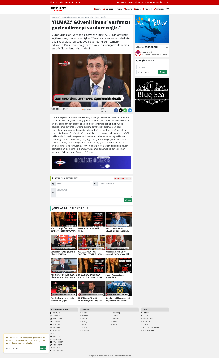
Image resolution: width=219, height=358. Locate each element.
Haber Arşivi (57, 319)
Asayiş (129, 9)
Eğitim (114, 324)
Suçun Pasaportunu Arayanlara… (115, 276)
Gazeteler (56, 336)
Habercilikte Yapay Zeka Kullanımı (154, 55)
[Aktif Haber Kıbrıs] (58, 9)
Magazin (160, 9)
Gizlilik (146, 324)
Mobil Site (56, 330)
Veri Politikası (148, 330)
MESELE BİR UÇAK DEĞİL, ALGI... (67, 2)
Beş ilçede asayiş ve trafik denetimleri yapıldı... (62, 299)
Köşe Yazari (146, 52)
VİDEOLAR (123, 2)
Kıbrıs (98, 9)
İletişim (158, 2)
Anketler (56, 327)
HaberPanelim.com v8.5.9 (122, 356)
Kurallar (146, 322)
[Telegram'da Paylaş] (130, 110)
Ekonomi (116, 319)
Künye (145, 316)
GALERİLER (135, 2)
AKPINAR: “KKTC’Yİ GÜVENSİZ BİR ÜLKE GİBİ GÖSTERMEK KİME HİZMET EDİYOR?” (64, 276)
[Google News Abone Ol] (86, 109)
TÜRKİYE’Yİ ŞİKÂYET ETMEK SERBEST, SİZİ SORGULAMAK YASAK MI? (63, 229)
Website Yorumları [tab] (123, 178)
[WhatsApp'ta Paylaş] (125, 110)
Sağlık (114, 316)
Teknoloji (116, 313)
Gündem (109, 9)
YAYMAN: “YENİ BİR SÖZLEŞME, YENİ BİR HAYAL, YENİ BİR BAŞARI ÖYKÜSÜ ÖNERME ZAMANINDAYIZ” (90, 253)
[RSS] (168, 2)
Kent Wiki (56, 348)
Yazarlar (147, 2)
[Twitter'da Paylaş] (121, 110)
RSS (53, 333)
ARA (164, 72)
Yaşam (119, 9)
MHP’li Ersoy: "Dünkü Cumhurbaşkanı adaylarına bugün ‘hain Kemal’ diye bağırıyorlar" (90, 299)
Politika (148, 9)
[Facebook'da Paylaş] (116, 110)
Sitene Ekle (56, 339)
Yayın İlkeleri (148, 319)
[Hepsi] (167, 47)
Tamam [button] (43, 348)
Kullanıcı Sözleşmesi (151, 327)
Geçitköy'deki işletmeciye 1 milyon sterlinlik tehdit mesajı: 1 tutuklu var (118, 299)
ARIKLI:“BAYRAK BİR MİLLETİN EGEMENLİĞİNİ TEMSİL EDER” (117, 229)
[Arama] (164, 2)
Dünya (114, 322)
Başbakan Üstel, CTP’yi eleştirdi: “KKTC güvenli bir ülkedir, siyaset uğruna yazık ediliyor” (119, 253)
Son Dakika (56, 316)
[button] (167, 8)
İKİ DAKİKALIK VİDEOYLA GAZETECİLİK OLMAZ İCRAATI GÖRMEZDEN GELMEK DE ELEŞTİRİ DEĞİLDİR (91, 276)
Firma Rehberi (57, 342)
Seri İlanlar (57, 345)
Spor (138, 9)
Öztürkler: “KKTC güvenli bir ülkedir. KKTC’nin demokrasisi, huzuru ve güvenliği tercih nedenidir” (63, 253)
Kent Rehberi (57, 351)
